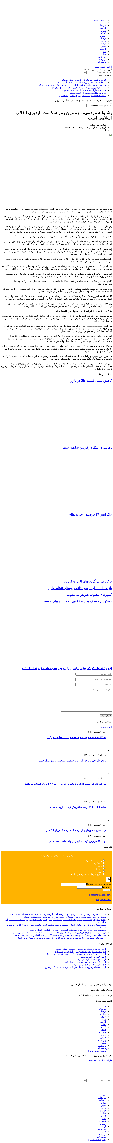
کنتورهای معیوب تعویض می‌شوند (89, 594)
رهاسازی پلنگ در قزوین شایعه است (87, 447)
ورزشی (102, 41)
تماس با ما (101, 62)
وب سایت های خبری (94, 861)
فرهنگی (102, 38)
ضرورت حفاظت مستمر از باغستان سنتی (87, 93)
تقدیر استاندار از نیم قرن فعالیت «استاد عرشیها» (84, 90)
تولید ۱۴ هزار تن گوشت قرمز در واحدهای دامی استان (77, 841)
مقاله (103, 54)
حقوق (103, 46)
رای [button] (108, 879)
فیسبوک (99, 869)
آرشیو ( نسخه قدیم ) (103, 67)
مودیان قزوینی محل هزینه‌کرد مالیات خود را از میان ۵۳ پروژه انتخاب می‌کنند (71, 85)
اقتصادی (102, 1032)
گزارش (103, 30)
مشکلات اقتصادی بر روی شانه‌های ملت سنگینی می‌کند (81, 82)
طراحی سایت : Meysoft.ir (100, 1060)
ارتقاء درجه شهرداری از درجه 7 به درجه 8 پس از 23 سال (76, 830)
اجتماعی (102, 36)
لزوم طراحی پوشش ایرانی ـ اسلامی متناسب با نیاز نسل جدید (78, 88)
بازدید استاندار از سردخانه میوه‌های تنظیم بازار (80, 588)
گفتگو (103, 33)
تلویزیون (98, 872)
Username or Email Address (98, 884)
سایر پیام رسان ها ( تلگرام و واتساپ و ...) (85, 874)
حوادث (103, 44)
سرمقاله (102, 25)
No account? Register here (99, 895)
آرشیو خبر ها (106, 727)
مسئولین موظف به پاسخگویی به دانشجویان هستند (77, 601)
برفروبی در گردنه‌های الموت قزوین (88, 581)
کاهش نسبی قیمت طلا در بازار (91, 380)
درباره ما (102, 59)
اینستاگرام (98, 863)
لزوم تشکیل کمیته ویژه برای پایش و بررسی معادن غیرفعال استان (67, 668)
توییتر (100, 866)
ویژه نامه (102, 57)
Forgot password (103, 899)
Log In (106, 890)
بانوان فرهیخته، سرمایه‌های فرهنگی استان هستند (84, 80)
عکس (103, 51)
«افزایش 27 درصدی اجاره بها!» (90, 514)
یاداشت (103, 28)
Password (106, 887)
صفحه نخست (100, 20)
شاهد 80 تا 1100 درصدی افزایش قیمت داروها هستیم (82, 95)
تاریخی (103, 49)
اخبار (104, 23)
